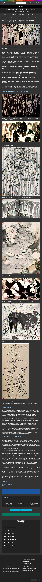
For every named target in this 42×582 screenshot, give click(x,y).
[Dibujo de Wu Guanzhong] (15, 371)
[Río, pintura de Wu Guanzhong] (21, 247)
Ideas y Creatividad (9, 545)
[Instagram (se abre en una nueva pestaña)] (35, 3)
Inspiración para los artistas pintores (28, 559)
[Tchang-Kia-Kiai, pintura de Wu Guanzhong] (21, 131)
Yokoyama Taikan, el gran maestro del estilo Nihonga (8, 503)
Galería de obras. (18, 487)
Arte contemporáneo (9, 528)
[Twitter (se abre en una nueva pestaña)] (28, 3)
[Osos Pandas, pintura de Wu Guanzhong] (21, 288)
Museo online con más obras (8, 487)
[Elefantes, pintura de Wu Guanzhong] (21, 321)
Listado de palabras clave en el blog (28, 570)
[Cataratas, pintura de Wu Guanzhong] (21, 208)
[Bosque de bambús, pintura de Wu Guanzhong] (21, 105)
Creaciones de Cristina (7, 566)
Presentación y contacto (26, 557)
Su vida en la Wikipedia (7, 484)
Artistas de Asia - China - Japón (18, 14)
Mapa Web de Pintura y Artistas (27, 566)
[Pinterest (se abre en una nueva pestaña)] (33, 3)
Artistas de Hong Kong (21, 501)
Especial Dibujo (8, 542)
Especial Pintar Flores (10, 539)
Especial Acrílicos (8, 536)
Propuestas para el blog (26, 563)
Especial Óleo (7, 531)
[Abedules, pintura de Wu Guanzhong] (21, 34)
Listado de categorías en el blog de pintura (30, 568)
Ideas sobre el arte (25, 561)
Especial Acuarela (8, 533)
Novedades (24, 572)
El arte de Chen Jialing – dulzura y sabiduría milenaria (33, 503)
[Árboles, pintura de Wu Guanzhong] (21, 171)
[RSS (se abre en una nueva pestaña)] (39, 3)
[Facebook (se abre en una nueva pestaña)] (31, 3)
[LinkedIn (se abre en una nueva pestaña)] (37, 3)
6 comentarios (30, 14)
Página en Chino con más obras (8, 485)
